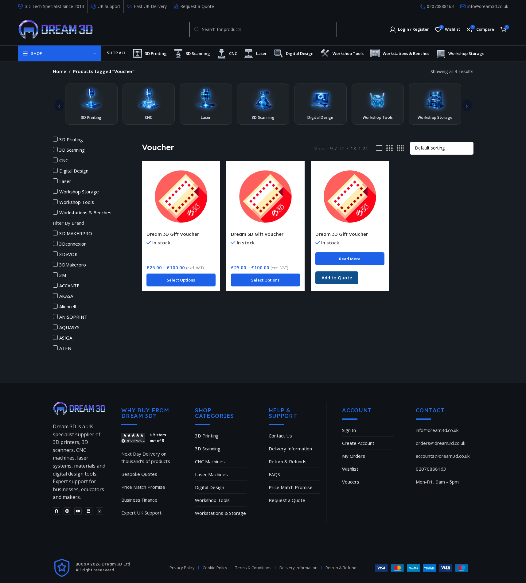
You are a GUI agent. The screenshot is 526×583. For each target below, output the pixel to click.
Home (59, 71)
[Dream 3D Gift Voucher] (181, 196)
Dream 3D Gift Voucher (172, 234)
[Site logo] (55, 29)
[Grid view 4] (400, 148)
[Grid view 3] (389, 148)
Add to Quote (336, 277)
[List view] (379, 148)
